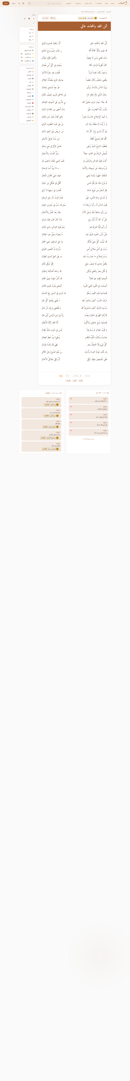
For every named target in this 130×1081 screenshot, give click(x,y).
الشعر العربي (100, 11)
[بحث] (29, 3)
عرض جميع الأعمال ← (88, 439)
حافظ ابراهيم (99, 393)
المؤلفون (68, 3)
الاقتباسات (99, 3)
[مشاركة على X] (33, 18)
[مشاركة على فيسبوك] (29, 18)
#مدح (80, 380)
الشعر (112, 3)
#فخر (74, 380)
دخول (14, 3)
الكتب (106, 3)
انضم (5, 3)
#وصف (68, 380)
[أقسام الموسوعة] (23, 3)
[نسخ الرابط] (33, 23)
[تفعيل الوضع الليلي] (19, 3)
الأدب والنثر (88, 3)
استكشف (78, 3)
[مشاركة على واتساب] (25, 18)
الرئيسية (108, 11)
